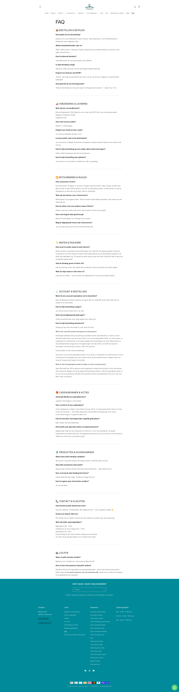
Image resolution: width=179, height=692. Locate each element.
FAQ (65, 631)
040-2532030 (43, 618)
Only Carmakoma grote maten (100, 621)
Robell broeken (95, 661)
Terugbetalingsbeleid (106, 686)
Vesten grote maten (96, 657)
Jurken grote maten (96, 618)
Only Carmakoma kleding (98, 631)
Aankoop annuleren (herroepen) (74, 634)
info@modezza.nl (44, 623)
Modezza (74, 686)
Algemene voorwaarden (72, 612)
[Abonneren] (104, 589)
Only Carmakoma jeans (97, 625)
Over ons (67, 621)
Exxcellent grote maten (98, 612)
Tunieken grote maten (97, 648)
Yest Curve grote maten (98, 654)
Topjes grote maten (96, 641)
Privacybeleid (94, 686)
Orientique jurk (95, 664)
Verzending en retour (71, 625)
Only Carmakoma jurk (97, 628)
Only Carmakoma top (97, 634)
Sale (91, 638)
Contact (66, 618)
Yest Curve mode (96, 651)
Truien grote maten (96, 644)
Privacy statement (70, 615)
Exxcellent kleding (96, 615)
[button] (40, 7)
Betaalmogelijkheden (71, 628)
